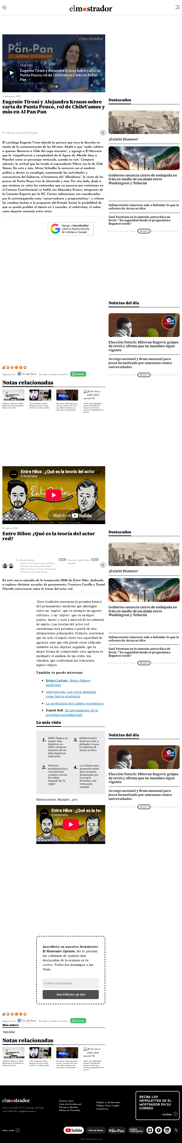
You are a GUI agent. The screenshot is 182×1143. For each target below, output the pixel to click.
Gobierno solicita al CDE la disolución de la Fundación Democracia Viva (13, 405)
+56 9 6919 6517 (10, 1111)
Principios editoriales (68, 1107)
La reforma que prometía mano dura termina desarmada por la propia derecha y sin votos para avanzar (89, 776)
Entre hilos (8, 1032)
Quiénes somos (66, 1100)
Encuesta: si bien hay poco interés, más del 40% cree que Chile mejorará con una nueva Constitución (66, 406)
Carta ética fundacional (70, 1103)
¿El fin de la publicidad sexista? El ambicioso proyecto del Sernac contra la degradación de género (93, 407)
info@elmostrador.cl (27, 1111)
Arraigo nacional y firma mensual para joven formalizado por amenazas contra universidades (140, 363)
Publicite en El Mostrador (108, 1102)
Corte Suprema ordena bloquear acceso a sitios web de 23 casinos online (39, 405)
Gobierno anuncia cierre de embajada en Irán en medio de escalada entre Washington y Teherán (143, 179)
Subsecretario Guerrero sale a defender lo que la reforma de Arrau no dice (144, 206)
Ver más (61, 559)
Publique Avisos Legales (107, 1105)
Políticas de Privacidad (69, 1110)
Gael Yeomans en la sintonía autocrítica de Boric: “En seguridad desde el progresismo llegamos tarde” (140, 220)
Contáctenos (102, 1108)
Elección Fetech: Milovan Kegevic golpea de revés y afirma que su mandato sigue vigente (143, 346)
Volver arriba (8, 1130)
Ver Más (143, 231)
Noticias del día (124, 302)
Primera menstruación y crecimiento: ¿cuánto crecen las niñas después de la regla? (58, 774)
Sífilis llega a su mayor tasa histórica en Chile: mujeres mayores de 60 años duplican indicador (58, 747)
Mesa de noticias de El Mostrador (22, 132)
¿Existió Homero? (123, 139)
